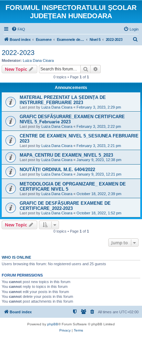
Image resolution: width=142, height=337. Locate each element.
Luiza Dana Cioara (38, 60)
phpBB (52, 324)
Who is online (16, 257)
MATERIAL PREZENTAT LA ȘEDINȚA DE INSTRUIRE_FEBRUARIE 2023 (63, 100)
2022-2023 (18, 52)
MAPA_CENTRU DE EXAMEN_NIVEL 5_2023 (66, 155)
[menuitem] (18, 29)
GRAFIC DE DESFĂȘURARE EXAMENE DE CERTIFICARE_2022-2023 (65, 206)
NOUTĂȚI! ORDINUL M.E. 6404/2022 (57, 169)
